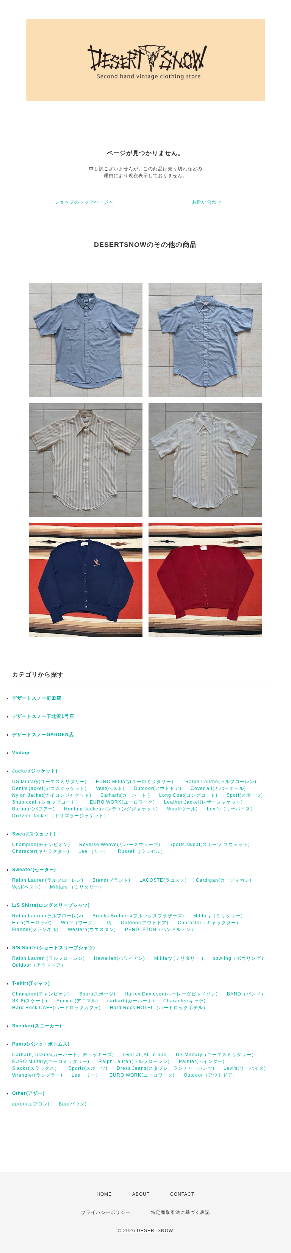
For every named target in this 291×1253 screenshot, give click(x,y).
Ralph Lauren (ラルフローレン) (48, 958)
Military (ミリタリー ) (178, 958)
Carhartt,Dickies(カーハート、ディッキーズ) (63, 1054)
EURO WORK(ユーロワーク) (122, 802)
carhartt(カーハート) (130, 1000)
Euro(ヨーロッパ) (32, 922)
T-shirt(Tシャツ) (31, 983)
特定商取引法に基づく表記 (180, 1212)
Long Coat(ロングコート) (188, 795)
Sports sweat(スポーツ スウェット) (209, 844)
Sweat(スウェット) (34, 834)
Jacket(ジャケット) (35, 771)
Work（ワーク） (79, 922)
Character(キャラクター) (40, 851)
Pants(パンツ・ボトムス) (41, 1044)
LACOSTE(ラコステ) (163, 880)
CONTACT (182, 1194)
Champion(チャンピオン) (41, 844)
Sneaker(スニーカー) (36, 1025)
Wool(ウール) (182, 809)
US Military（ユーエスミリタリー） (216, 1054)
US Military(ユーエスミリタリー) (49, 781)
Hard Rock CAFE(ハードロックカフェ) (56, 1007)
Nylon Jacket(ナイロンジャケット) (51, 795)
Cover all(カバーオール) (218, 788)
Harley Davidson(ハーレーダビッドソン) (171, 994)
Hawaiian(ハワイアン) (119, 958)
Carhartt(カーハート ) (125, 795)
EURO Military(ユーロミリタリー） (136, 781)
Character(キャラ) (184, 1000)
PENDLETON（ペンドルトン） (160, 929)
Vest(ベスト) (110, 788)
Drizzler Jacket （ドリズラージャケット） (60, 815)
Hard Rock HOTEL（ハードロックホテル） (159, 1007)
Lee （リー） (93, 851)
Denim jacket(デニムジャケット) (49, 788)
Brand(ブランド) (111, 880)
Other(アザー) (28, 1093)
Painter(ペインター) (202, 1061)
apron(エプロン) (31, 1104)
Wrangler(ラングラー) (37, 1075)
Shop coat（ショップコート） (46, 802)
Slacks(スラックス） (35, 1068)
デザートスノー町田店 (36, 698)
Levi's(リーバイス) (245, 1068)
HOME (104, 1194)
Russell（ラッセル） (142, 851)
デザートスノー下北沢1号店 (43, 716)
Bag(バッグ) (73, 1104)
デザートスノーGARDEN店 (43, 734)
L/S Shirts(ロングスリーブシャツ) (51, 905)
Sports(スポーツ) (88, 1068)
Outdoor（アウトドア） (39, 965)
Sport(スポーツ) (245, 795)
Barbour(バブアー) (33, 809)
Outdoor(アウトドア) (157, 788)
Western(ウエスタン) (92, 929)
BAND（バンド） (246, 994)
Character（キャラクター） (209, 922)
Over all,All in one (145, 1054)
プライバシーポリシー (105, 1212)
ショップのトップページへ (84, 202)
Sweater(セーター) (34, 869)
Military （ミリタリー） (77, 887)
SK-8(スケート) (29, 1000)
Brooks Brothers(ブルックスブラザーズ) (138, 916)
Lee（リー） (86, 1075)
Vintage (21, 752)
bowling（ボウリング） (239, 958)
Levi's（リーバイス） (231, 809)
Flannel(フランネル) (35, 929)
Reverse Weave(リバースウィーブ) (119, 844)
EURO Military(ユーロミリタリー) (50, 1061)
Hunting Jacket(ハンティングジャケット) (111, 809)
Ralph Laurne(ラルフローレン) (221, 781)
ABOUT (141, 1194)
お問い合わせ (207, 202)
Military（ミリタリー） (219, 916)
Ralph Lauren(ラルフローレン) (47, 880)
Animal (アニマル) (77, 1000)
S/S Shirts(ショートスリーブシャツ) (53, 947)
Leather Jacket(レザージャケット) (203, 802)
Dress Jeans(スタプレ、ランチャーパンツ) (165, 1068)
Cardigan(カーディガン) (224, 880)
